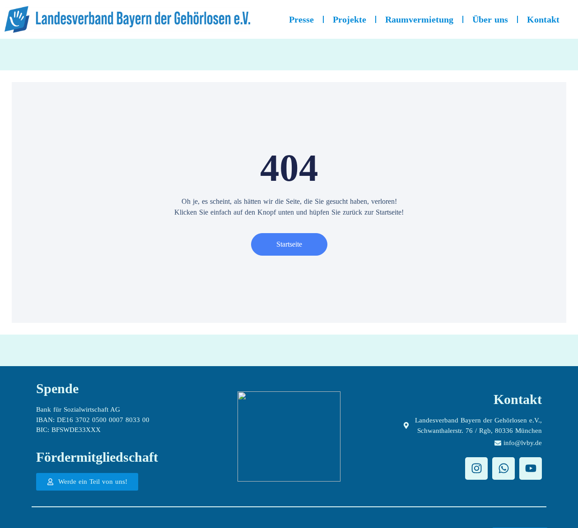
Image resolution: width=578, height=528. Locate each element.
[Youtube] (530, 468)
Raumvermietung (419, 19)
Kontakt (543, 19)
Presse (301, 19)
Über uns (490, 19)
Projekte (349, 19)
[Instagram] (476, 468)
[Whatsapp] (503, 468)
